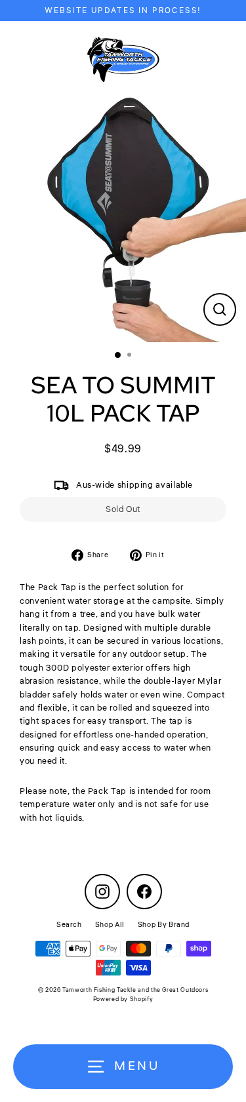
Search (69, 925)
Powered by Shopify (123, 999)
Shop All (110, 925)
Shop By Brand (164, 925)
